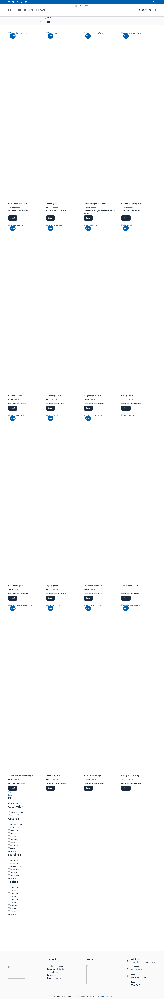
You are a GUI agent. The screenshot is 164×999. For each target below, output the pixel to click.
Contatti (41, 10)
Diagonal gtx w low (92, 396)
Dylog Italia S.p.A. (106, 996)
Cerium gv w (51, 203)
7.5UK (13, 905)
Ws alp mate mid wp (130, 776)
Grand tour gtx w (15, 586)
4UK (13, 890)
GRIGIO (14, 839)
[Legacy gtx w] (63, 498)
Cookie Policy (52, 972)
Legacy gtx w (52, 586)
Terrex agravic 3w (129, 586)
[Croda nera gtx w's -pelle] (101, 115)
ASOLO (14, 863)
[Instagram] (13, 2)
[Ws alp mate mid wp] (138, 688)
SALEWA (14, 872)
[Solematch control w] (101, 498)
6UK (13, 902)
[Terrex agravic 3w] (138, 498)
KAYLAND (15, 869)
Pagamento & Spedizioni (57, 969)
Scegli (12, 218)
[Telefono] (21, 2)
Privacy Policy (52, 975)
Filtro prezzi (13, 803)
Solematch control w (93, 586)
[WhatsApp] (26, 2)
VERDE (14, 848)
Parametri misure (54, 978)
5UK (13, 896)
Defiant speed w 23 (54, 396)
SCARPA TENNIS (22, 403)
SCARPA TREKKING (22, 211)
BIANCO (14, 830)
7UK (13, 908)
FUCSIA (14, 836)
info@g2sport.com (138, 977)
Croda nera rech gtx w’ (131, 203)
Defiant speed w (15, 396)
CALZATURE (12, 211)
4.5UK (14, 887)
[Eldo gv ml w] (138, 308)
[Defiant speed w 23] (63, 308)
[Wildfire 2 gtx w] (63, 688)
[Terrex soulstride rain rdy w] (25, 688)
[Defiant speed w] (25, 308)
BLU (13, 833)
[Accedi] (150, 10)
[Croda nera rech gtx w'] (138, 115)
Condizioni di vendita (55, 966)
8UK (13, 911)
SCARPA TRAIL (134, 593)
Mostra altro (13, 851)
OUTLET (94, 211)
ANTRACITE (16, 824)
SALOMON (15, 875)
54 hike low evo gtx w (17, 203)
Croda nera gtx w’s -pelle (95, 203)
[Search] (155, 10)
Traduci (150, 1)
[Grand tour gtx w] (25, 498)
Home (11, 10)
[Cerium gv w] (63, 115)
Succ (10, 795)
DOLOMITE (15, 866)
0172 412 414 (136, 970)
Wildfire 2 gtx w (53, 776)
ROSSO (14, 845)
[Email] (17, 2)
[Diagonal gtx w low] (101, 308)
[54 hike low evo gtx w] (25, 115)
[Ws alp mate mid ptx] (101, 688)
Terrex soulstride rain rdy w (20, 776)
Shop (18, 10)
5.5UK (14, 893)
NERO (13, 842)
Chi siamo (28, 10)
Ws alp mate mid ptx (93, 776)
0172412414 (136, 985)
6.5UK (14, 899)
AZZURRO (15, 827)
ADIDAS (14, 860)
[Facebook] (9, 2)
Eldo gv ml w (127, 396)
